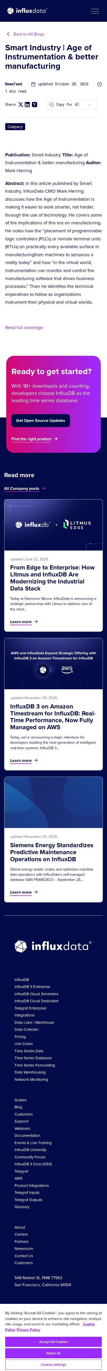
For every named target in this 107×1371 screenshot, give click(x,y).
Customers (24, 1114)
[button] (95, 11)
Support (21, 1121)
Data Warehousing (30, 1072)
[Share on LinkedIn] (27, 104)
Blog (18, 1107)
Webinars (22, 1128)
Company (15, 126)
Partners (22, 1241)
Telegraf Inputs (27, 1192)
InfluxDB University (30, 1150)
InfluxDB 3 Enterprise (32, 987)
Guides (20, 1100)
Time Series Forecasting (35, 1065)
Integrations (25, 1015)
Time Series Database (33, 1058)
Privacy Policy (28, 1330)
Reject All (53, 1353)
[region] (53, 1337)
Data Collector (27, 1029)
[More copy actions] (89, 104)
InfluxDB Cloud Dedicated (36, 1001)
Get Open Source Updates (40, 420)
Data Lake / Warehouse (34, 1022)
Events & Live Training (33, 1143)
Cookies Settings (53, 1364)
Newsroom (24, 1248)
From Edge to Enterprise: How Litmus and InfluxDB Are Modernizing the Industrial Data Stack (52, 578)
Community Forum (30, 1157)
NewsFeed (13, 84)
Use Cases (24, 1044)
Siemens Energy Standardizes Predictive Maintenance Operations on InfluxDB (51, 852)
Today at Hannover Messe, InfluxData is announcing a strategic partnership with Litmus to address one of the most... (53, 604)
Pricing (20, 1037)
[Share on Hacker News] (34, 104)
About (20, 1227)
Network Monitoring (31, 1079)
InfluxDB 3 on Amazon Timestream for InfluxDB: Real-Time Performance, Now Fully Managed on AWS (53, 717)
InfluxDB (22, 980)
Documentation (27, 1135)
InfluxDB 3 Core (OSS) (33, 1164)
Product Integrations (32, 1185)
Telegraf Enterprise (30, 1008)
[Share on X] (21, 105)
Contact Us (24, 1256)
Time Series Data (29, 1051)
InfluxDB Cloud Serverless (36, 994)
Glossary (22, 1207)
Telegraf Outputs (28, 1200)
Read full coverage (24, 327)
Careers (21, 1234)
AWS (19, 1178)
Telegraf (21, 1171)
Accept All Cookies (53, 1341)
